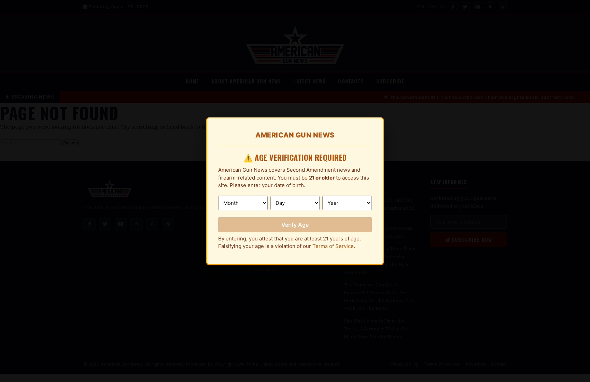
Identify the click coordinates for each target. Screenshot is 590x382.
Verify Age (295, 224)
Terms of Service (333, 246)
